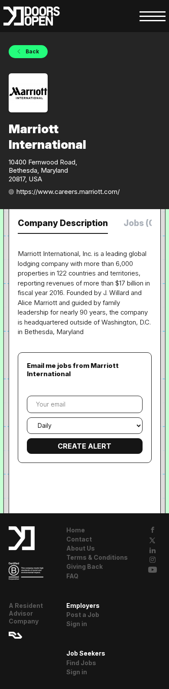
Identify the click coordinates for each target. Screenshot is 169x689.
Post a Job (82, 614)
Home (75, 530)
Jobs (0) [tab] (141, 223)
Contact (79, 539)
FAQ (72, 576)
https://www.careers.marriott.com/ (68, 191)
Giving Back (84, 566)
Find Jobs (81, 662)
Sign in (76, 623)
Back (31, 51)
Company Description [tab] (63, 223)
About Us (80, 548)
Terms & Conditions (97, 557)
